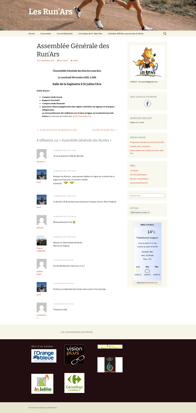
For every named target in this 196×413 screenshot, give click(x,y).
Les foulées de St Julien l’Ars (90, 33)
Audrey (75, 60)
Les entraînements (65, 33)
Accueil (32, 33)
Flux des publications (138, 174)
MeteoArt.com (152, 283)
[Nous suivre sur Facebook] (147, 103)
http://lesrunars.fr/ (81, 116)
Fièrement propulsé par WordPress (43, 407)
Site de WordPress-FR (139, 183)
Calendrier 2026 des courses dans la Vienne (125, 33)
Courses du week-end (104, 129)
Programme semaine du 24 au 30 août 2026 (147, 142)
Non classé (63, 60)
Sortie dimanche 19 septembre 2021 (57, 129)
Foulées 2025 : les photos (140, 146)
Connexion (134, 170)
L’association (45, 33)
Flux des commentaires (139, 179)
